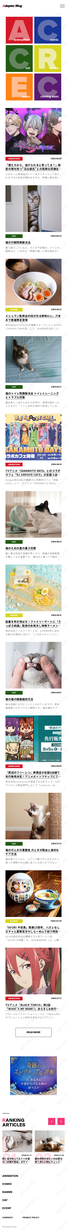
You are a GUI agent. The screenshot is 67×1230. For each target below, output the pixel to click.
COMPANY (7, 1218)
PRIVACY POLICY (31, 1218)
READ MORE (33, 1032)
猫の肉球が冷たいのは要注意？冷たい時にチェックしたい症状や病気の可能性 (48, 1162)
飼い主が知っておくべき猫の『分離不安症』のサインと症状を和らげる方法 (16, 1162)
